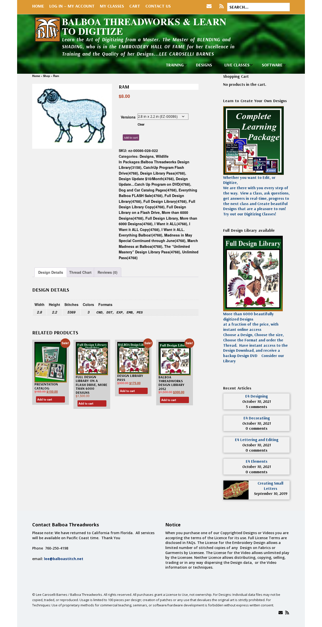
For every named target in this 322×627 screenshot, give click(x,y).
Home (38, 6)
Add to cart (131, 137)
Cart (134, 6)
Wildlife (162, 156)
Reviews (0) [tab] (107, 272)
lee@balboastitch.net (63, 558)
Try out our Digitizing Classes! (249, 213)
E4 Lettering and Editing (256, 439)
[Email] (280, 612)
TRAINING (175, 64)
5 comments (256, 406)
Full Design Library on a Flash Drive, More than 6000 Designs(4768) (153, 212)
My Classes (112, 6)
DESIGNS (204, 64)
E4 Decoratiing (257, 417)
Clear (141, 124)
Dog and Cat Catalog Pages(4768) (148, 189)
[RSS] (221, 6)
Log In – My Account (72, 6)
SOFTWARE (272, 64)
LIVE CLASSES (237, 64)
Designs (147, 156)
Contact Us (158, 6)
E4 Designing (256, 396)
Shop (46, 76)
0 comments (256, 428)
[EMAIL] (210, 6)
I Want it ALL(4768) (170, 223)
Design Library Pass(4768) (162, 173)
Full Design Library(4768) (165, 201)
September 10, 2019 (270, 493)
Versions (128, 117)
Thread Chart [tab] (80, 272)
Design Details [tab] (50, 272)
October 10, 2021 (256, 401)
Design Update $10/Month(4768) (146, 178)
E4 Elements (256, 461)
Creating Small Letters (270, 486)
